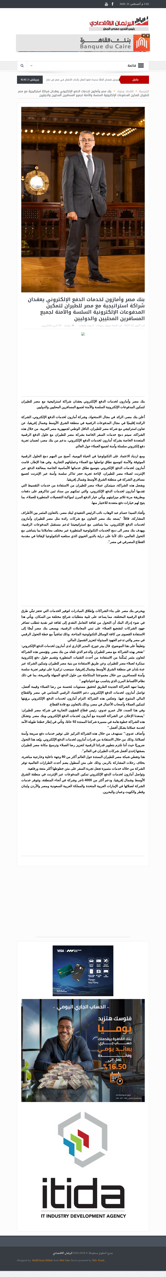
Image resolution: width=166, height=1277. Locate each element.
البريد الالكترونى (49, 325)
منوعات (99, 325)
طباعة (67, 325)
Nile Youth (98, 1260)
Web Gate (65, 1260)
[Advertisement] (83, 368)
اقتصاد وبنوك (111, 325)
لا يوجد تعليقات (86, 325)
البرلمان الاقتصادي (63, 1253)
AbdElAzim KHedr (42, 1260)
